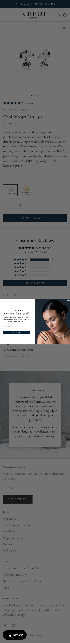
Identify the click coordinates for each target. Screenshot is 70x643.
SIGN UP (16, 332)
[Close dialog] (68, 300)
